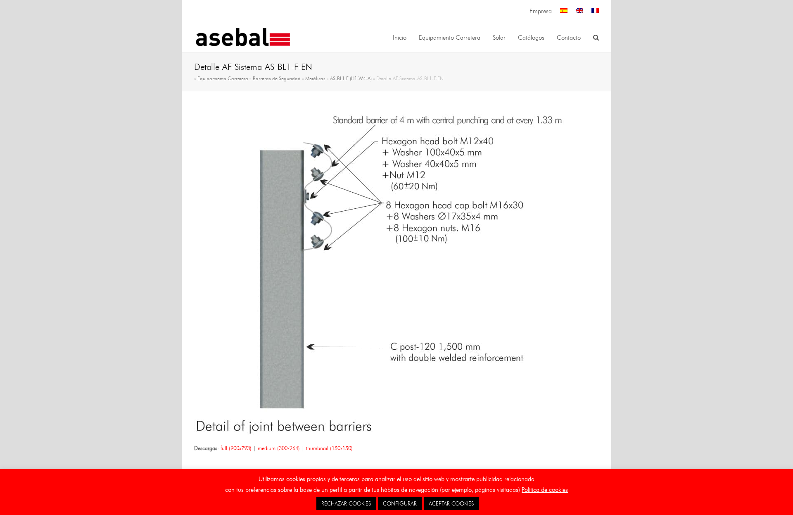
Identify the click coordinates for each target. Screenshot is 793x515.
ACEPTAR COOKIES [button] (451, 503)
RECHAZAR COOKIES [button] (346, 503)
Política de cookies (545, 490)
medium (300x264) (279, 448)
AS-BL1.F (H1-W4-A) (351, 78)
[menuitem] (563, 11)
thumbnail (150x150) (329, 448)
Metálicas (315, 78)
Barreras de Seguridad (277, 78)
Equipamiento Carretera (222, 78)
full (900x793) (236, 448)
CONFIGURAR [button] (400, 503)
